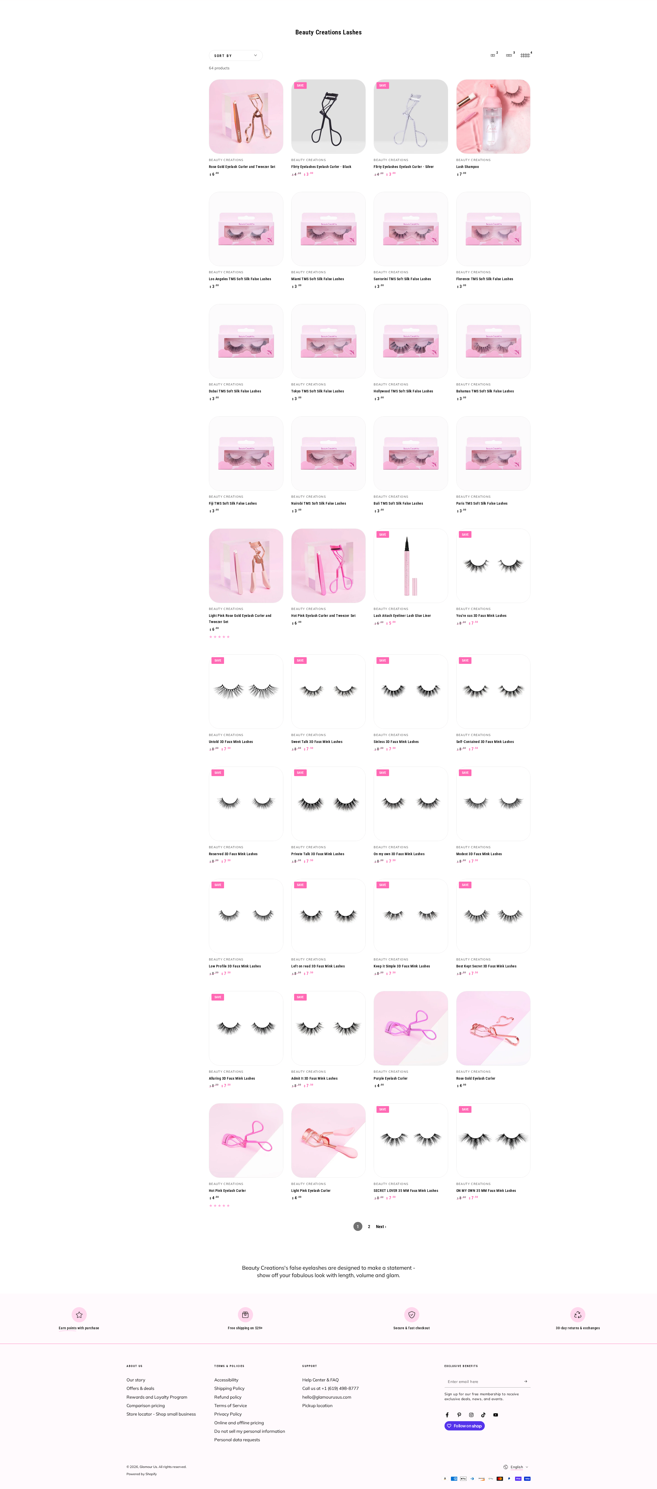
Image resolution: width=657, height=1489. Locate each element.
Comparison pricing (146, 1405)
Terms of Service (230, 1405)
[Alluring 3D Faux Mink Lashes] (246, 1028)
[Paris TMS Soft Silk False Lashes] (493, 454)
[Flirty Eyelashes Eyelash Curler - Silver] (411, 117)
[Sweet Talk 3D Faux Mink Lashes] (328, 692)
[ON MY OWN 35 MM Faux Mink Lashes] (493, 1140)
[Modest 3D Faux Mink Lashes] (493, 804)
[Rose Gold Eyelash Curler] (493, 1028)
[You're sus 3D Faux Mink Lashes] (493, 566)
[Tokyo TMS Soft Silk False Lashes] (328, 341)
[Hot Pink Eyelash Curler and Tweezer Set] (328, 566)
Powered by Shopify (142, 1474)
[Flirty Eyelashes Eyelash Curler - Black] (328, 117)
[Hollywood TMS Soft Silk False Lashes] (411, 341)
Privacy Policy (228, 1414)
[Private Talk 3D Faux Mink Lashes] (328, 804)
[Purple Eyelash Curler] (411, 1028)
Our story (136, 1379)
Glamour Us (148, 1467)
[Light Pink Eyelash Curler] (328, 1140)
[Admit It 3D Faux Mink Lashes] (328, 1028)
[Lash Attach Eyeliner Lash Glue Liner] (411, 566)
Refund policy (227, 1397)
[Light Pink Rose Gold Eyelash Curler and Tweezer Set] (246, 566)
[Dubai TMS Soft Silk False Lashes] (246, 341)
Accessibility (226, 1379)
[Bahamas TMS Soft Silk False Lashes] (493, 341)
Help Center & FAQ (320, 1379)
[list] (328, 1320)
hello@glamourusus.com (326, 1397)
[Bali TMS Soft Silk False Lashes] (411, 454)
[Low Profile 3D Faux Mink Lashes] (246, 916)
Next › (381, 1226)
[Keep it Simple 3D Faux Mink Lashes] (411, 916)
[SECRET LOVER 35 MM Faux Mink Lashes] (411, 1140)
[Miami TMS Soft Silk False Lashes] (328, 229)
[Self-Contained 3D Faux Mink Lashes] (493, 692)
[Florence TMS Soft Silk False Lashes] (493, 229)
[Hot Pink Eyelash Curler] (246, 1140)
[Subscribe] (527, 1381)
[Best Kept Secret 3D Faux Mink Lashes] (493, 916)
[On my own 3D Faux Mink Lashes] (411, 804)
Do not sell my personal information (249, 1431)
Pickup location (317, 1405)
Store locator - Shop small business (161, 1414)
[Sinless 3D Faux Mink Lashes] (411, 692)
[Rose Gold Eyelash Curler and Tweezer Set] (246, 117)
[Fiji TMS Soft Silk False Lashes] (246, 454)
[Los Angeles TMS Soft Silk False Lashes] (246, 229)
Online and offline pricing (239, 1422)
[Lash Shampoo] (493, 117)
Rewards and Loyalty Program (157, 1397)
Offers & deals (140, 1388)
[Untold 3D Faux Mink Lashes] (246, 692)
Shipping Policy (229, 1388)
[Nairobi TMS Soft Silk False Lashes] (328, 454)
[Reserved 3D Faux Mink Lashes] (246, 804)
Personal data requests (237, 1439)
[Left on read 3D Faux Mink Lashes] (328, 916)
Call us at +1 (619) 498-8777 (330, 1388)
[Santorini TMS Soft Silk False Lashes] (411, 229)
